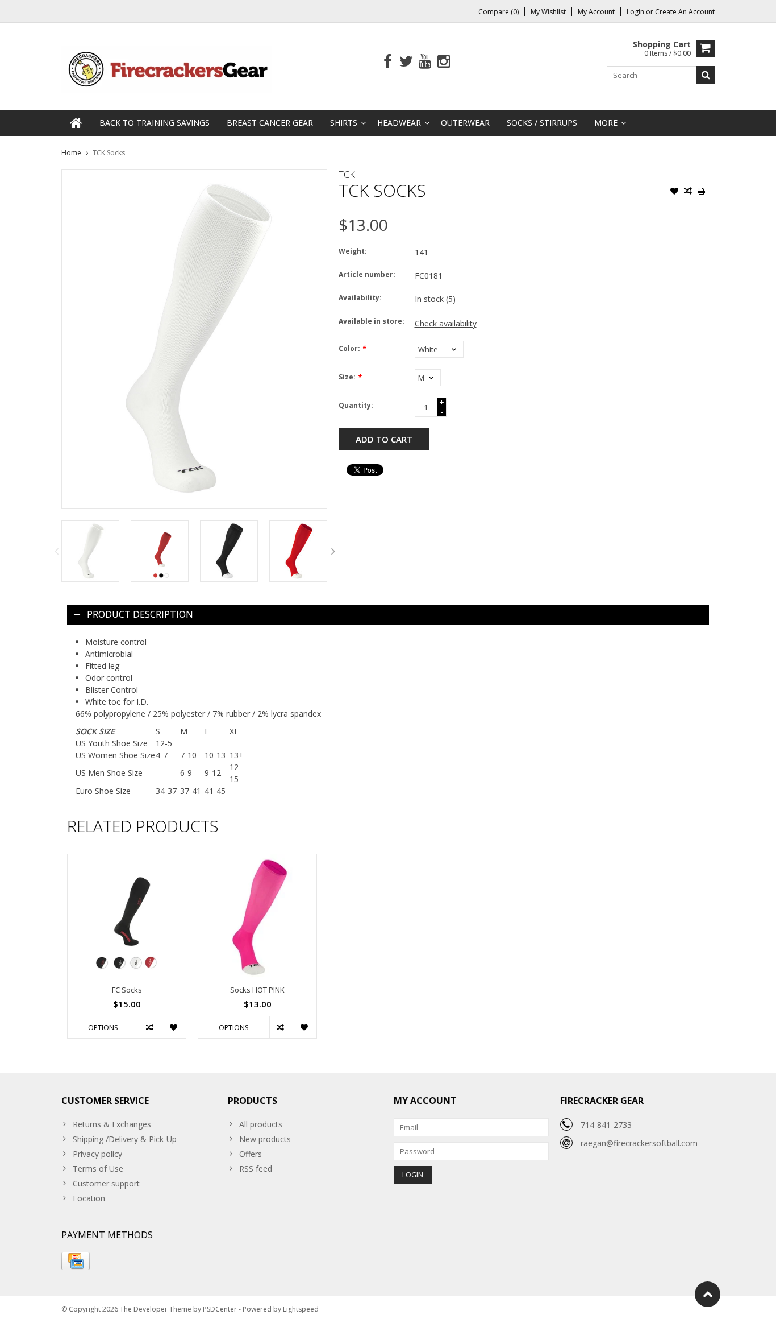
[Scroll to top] (707, 1294)
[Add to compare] (688, 192)
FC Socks (127, 990)
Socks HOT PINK (257, 990)
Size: (350, 377)
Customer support (106, 1183)
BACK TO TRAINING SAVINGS (154, 122)
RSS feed (255, 1168)
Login (636, 11)
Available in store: (371, 321)
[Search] (705, 75)
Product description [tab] (140, 614)
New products (265, 1139)
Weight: (353, 251)
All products (260, 1124)
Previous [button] (56, 551)
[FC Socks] (127, 916)
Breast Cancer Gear (270, 122)
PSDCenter (220, 1309)
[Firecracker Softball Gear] (166, 68)
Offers (250, 1153)
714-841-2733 (606, 1124)
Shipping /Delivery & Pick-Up (125, 1139)
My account (596, 11)
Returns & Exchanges (112, 1124)
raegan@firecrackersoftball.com (639, 1143)
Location (89, 1198)
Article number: (367, 274)
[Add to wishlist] (674, 192)
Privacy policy (97, 1153)
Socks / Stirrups (542, 122)
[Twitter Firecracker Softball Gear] (406, 61)
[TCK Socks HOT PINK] (257, 916)
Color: (352, 348)
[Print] (701, 192)
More (606, 122)
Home (71, 153)
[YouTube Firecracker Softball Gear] (425, 61)
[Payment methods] (75, 1261)
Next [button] (333, 551)
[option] (90, 550)
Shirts (343, 122)
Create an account (685, 11)
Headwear (399, 122)
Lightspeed (301, 1309)
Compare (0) (498, 11)
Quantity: (356, 405)
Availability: (360, 298)
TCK (347, 174)
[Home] (76, 122)
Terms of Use (98, 1168)
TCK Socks (109, 153)
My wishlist (548, 11)
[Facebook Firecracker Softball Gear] (388, 61)
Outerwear (465, 122)
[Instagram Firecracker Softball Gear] (444, 61)
